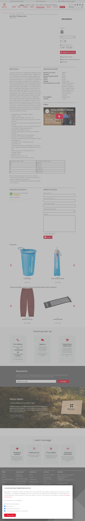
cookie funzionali (9, 506)
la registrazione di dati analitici (13, 508)
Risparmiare (11, 515)
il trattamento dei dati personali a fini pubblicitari (17, 511)
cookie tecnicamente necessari (12, 504)
